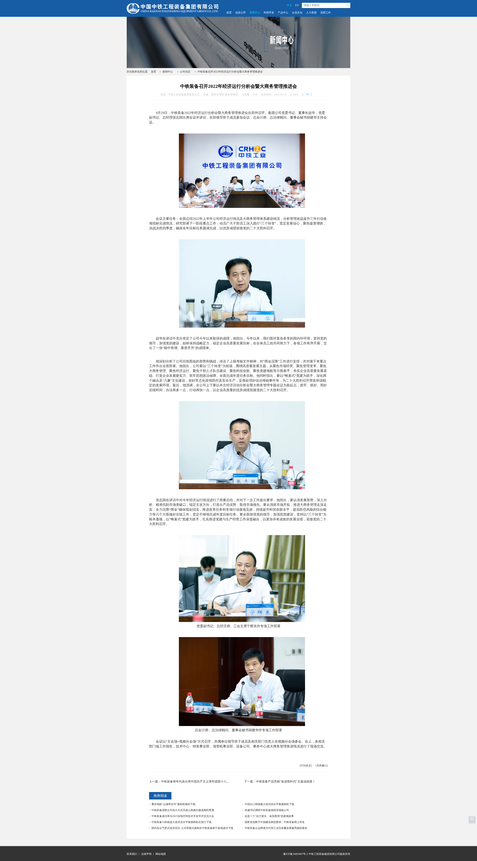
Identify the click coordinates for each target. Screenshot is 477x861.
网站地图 (160, 854)
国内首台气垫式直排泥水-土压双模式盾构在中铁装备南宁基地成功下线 (192, 828)
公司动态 (185, 71)
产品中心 (283, 12)
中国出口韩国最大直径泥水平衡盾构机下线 (269, 804)
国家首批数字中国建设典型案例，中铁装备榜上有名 (275, 822)
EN (297, 5)
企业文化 (297, 12)
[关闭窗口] (322, 765)
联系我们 (132, 854)
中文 (289, 5)
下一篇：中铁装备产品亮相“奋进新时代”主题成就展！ (279, 781)
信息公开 (240, 12)
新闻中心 (254, 12)
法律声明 (146, 854)
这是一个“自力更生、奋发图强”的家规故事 (269, 816)
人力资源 (311, 12)
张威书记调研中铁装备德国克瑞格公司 (267, 810)
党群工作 (325, 12)
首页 (229, 12)
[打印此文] (306, 765)
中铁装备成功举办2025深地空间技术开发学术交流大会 (182, 816)
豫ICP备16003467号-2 (295, 854)
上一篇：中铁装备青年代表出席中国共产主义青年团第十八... (189, 781)
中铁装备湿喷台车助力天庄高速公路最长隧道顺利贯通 (182, 810)
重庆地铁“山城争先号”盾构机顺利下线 (173, 804)
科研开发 (269, 12)
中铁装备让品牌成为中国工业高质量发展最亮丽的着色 (276, 828)
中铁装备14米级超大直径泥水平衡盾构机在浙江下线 (181, 822)
